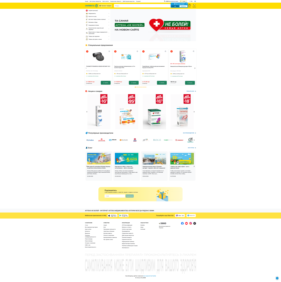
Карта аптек (105, 1)
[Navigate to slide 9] (145, 87)
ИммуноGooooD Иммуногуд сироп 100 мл (181, 66)
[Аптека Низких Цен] (92, 6)
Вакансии (87, 233)
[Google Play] (123, 215)
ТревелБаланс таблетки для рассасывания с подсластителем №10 (153, 67)
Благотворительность (90, 247)
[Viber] (180, 215)
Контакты (87, 231)
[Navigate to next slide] (195, 68)
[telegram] (191, 215)
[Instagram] (190, 235)
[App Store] (112, 215)
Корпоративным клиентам (110, 237)
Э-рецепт (138, 1)
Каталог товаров (106, 5)
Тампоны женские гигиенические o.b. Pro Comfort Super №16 (124, 67)
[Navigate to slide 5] (140, 87)
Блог (105, 227)
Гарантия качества (127, 239)
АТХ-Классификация (127, 225)
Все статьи (191, 147)
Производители (126, 231)
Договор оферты (108, 233)
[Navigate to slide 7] (143, 87)
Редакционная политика (128, 241)
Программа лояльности (110, 229)
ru (191, 1)
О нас (86, 225)
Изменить (183, 6)
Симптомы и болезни (109, 231)
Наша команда (88, 241)
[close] (187, 3)
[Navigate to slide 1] (135, 87)
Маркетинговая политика (128, 243)
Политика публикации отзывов (129, 245)
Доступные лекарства (95, 1)
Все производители (188, 133)
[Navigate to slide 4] (139, 87)
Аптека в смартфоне (109, 235)
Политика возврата (127, 237)
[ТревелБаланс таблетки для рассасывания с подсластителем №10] (154, 56)
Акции (86, 1)
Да (175, 6)
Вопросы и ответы (126, 227)
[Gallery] (140, 111)
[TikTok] (194, 235)
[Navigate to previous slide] (86, 68)
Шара (141, 227)
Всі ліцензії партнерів (150, 276)
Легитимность (125, 247)
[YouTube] (186, 235)
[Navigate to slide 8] (144, 87)
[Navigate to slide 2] (136, 87)
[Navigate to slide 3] (137, 87)
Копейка (142, 225)
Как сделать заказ (108, 239)
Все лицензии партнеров (91, 227)
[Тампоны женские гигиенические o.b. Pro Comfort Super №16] (126, 56)
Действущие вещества (128, 1)
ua (189, 1)
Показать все (190, 91)
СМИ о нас (87, 245)
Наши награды (88, 238)
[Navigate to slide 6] (141, 87)
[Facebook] (182, 235)
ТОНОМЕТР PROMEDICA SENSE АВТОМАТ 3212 (98, 66)
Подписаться (129, 196)
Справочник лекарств (115, 1)
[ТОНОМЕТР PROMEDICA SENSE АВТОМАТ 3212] (98, 56)
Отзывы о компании (90, 243)
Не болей (142, 229)
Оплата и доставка (127, 229)
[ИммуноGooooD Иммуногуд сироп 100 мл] (182, 56)
